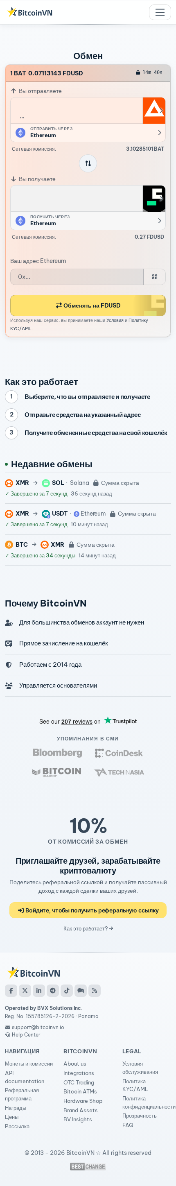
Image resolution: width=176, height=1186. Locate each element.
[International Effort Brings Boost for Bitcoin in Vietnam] (118, 753)
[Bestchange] (88, 1166)
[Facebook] (11, 991)
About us (74, 1063)
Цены (11, 1117)
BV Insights (77, 1119)
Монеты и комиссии (29, 1063)
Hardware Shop (82, 1101)
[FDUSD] (153, 199)
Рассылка (17, 1126)
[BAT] (153, 110)
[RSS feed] (94, 991)
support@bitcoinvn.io (38, 1027)
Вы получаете (37, 179)
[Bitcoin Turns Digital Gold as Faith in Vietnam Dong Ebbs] (57, 753)
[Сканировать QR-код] (154, 277)
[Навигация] (160, 12)
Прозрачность (139, 1115)
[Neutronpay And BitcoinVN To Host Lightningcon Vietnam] (56, 772)
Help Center (26, 1035)
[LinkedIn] (39, 991)
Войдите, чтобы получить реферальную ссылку (91, 910)
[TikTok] (67, 991)
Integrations (78, 1073)
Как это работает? (86, 928)
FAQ (127, 1125)
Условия (115, 320)
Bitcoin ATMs (80, 1091)
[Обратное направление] (88, 163)
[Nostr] (80, 991)
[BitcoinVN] (29, 12)
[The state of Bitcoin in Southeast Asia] (119, 772)
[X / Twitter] (25, 991)
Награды (15, 1108)
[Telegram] (53, 991)
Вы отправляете (40, 91)
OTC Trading (78, 1082)
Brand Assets (80, 1110)
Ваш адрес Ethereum (38, 261)
